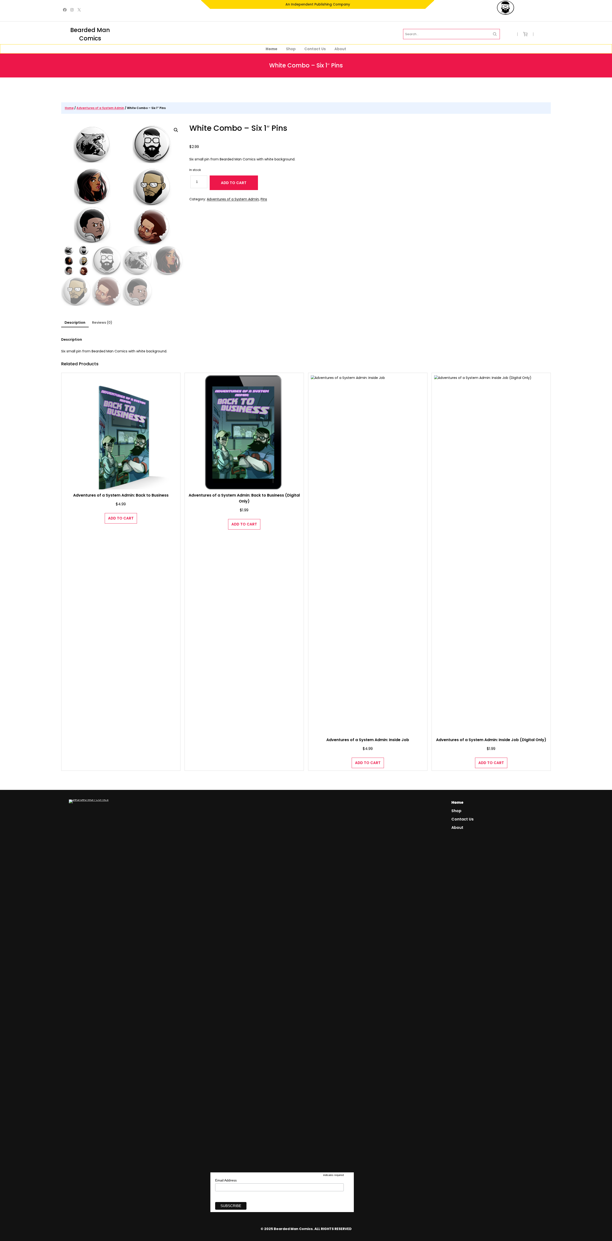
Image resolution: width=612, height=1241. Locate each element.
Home (69, 108)
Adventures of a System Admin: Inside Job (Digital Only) (491, 740)
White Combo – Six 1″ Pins (238, 128)
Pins (264, 199)
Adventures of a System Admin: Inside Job (367, 740)
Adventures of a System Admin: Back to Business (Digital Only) (244, 498)
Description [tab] (75, 322)
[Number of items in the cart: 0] (525, 34)
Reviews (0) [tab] (102, 322)
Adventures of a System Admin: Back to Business (121, 495)
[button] (176, 130)
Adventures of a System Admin (100, 108)
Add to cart (233, 182)
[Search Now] (495, 34)
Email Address (226, 1180)
